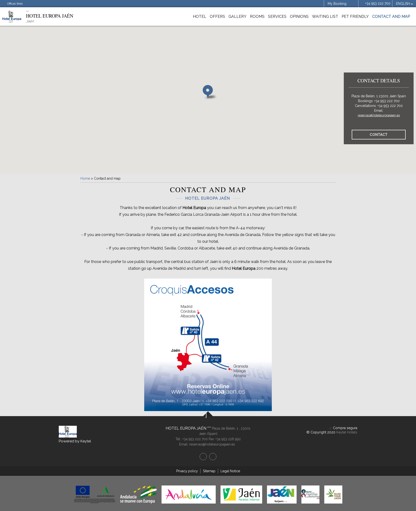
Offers (217, 16)
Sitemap (209, 471)
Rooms (257, 16)
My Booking (337, 4)
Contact (379, 135)
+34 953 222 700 (377, 3)
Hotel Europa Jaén (186, 428)
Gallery (237, 16)
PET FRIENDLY (355, 16)
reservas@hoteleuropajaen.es (379, 115)
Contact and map (391, 16)
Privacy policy (187, 471)
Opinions (299, 16)
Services (277, 16)
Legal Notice (230, 471)
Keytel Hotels (346, 432)
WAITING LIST (325, 16)
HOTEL (199, 16)
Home (85, 178)
